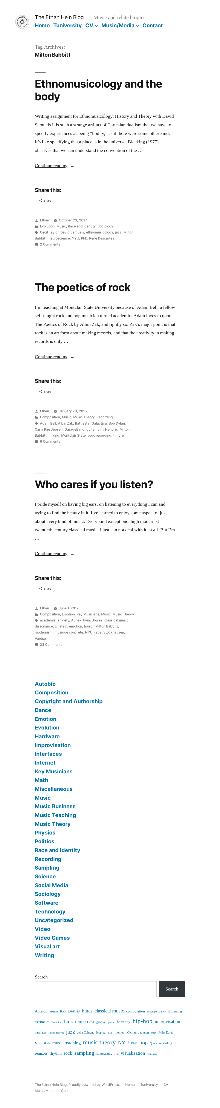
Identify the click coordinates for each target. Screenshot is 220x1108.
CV (89, 25)
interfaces (40, 1032)
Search (41, 977)
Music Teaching (55, 815)
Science (45, 876)
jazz (118, 232)
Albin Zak (65, 423)
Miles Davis (166, 1032)
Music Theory (84, 417)
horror (88, 626)
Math (41, 780)
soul (117, 1053)
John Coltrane (85, 1033)
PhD (84, 238)
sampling (84, 1052)
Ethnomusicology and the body (98, 90)
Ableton (41, 1011)
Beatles (74, 1011)
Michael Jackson (137, 1032)
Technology (50, 911)
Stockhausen (113, 632)
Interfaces (48, 754)
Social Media (51, 885)
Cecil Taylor (49, 232)
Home (42, 25)
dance (162, 1012)
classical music (116, 620)
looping (100, 1033)
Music (61, 226)
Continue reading (55, 166)
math (110, 1032)
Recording (104, 417)
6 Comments (50, 441)
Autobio (45, 684)
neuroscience (59, 238)
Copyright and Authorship (69, 701)
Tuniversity (67, 25)
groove (101, 1022)
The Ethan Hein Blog (59, 17)
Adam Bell (48, 423)
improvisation (167, 1022)
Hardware (47, 736)
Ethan (44, 220)
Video (42, 929)
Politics (44, 841)
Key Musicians (88, 614)
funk (68, 1021)
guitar (91, 429)
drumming (175, 1011)
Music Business (55, 806)
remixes (41, 1053)
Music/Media (117, 25)
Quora (153, 1043)
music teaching (66, 1043)
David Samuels (72, 232)
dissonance (44, 626)
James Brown (56, 1032)
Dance (43, 710)
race (97, 632)
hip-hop (143, 1021)
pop (91, 435)
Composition (50, 417)
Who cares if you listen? (94, 484)
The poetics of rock (82, 287)
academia (48, 620)
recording (103, 435)
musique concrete (69, 632)
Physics (45, 832)
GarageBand (74, 429)
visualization (133, 1053)
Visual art (47, 946)
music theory (99, 1042)
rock (68, 1053)
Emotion (68, 614)
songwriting (104, 1054)
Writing (44, 955)
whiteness (152, 1053)
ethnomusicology (99, 232)
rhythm (56, 1053)
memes (119, 1033)
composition (135, 1011)
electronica (42, 1022)
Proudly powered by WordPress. (95, 1085)
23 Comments (51, 645)
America (53, 1011)
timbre (118, 435)
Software (46, 902)
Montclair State (73, 435)
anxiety (63, 620)
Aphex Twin (80, 620)
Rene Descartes (101, 238)
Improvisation (53, 745)
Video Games (52, 938)
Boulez (97, 620)
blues (87, 1011)
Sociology (105, 226)
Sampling (47, 867)
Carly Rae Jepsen (49, 429)
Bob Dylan (117, 423)
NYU (75, 238)
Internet (45, 762)
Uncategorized (54, 920)
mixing (54, 435)
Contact (152, 25)
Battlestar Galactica (91, 423)
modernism (44, 632)
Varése (40, 639)
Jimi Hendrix (108, 429)
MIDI (154, 1032)
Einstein (61, 626)
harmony (123, 1022)
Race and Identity (82, 226)
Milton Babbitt (106, 626)
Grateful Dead (84, 1022)
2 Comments (50, 244)
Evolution (47, 226)
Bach (63, 1011)
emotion (75, 626)
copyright (152, 1011)
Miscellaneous (54, 789)
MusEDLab (42, 1043)
